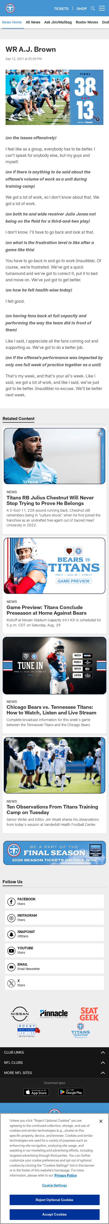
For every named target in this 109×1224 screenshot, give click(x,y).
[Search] (93, 8)
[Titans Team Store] (80, 1031)
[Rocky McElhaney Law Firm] (28, 1031)
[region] (54, 1168)
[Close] (100, 1121)
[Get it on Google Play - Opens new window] (71, 1094)
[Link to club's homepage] (10, 6)
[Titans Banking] (54, 1014)
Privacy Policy (66, 1175)
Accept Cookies (54, 1214)
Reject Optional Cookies (55, 1200)
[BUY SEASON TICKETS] (54, 852)
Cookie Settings (54, 1185)
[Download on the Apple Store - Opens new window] (36, 1092)
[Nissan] (20, 1014)
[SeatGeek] (89, 1014)
